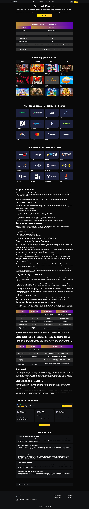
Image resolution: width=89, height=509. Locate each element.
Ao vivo (36, 61)
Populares (22, 61)
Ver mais (44, 424)
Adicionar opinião (67, 405)
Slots (65, 61)
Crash (51, 61)
